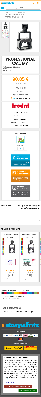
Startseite (8, 12)
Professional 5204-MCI (14, 17)
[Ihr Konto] (33, 3)
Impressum (33, 379)
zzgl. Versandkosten (20, 95)
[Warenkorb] (38, 3)
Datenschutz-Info (12, 379)
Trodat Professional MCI (15, 15)
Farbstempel (22, 12)
